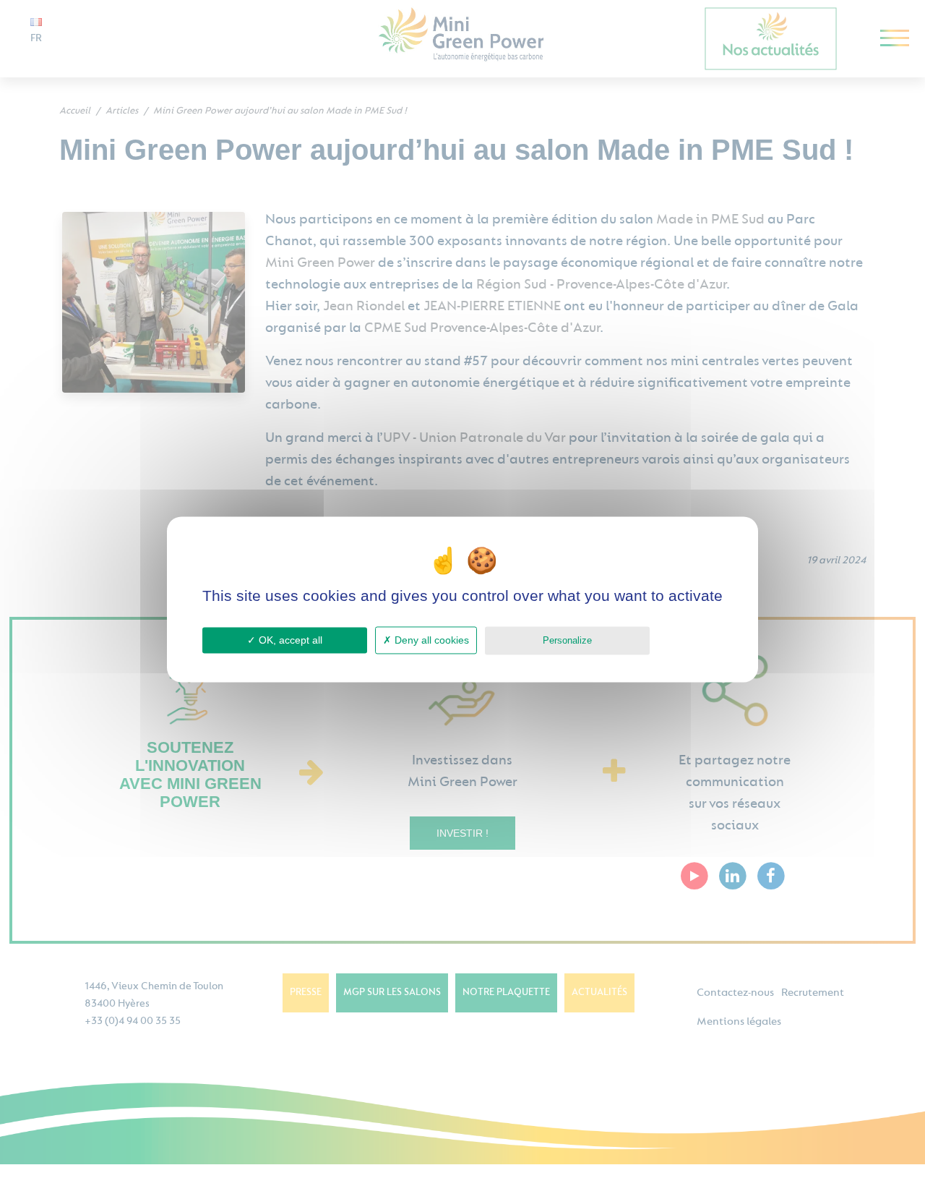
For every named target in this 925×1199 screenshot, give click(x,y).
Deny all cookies (430, 640)
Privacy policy (690, 639)
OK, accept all (289, 640)
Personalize (567, 640)
